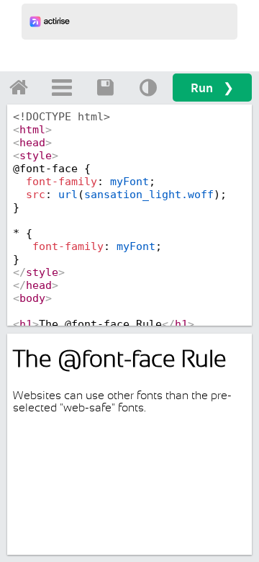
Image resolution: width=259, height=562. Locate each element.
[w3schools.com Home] (18, 87)
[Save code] (105, 87)
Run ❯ (212, 87)
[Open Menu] (62, 87)
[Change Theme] (148, 87)
